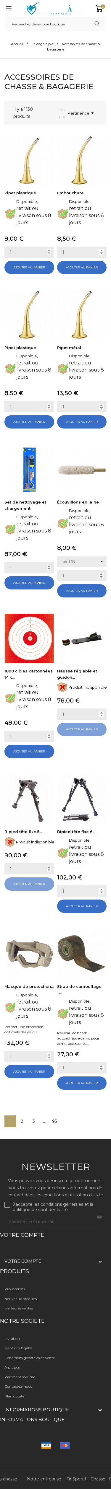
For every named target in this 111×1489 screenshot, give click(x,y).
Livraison (12, 1338)
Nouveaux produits (20, 1298)
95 (54, 1121)
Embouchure (70, 192)
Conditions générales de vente (29, 1358)
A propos (12, 1367)
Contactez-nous (18, 1386)
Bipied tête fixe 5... (23, 831)
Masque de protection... (29, 986)
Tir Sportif (76, 1479)
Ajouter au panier (29, 267)
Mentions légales (18, 1348)
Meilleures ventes (18, 1308)
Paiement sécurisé (19, 1377)
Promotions (14, 1289)
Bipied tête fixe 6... (76, 831)
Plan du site (14, 1396)
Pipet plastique (20, 192)
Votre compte (22, 1235)
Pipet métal (69, 347)
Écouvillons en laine (78, 502)
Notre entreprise (44, 1479)
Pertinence (78, 113)
